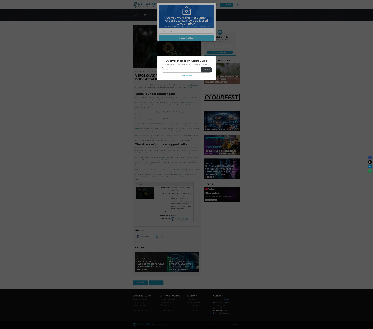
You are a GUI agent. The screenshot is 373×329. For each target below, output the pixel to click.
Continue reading (186, 75)
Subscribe (206, 70)
